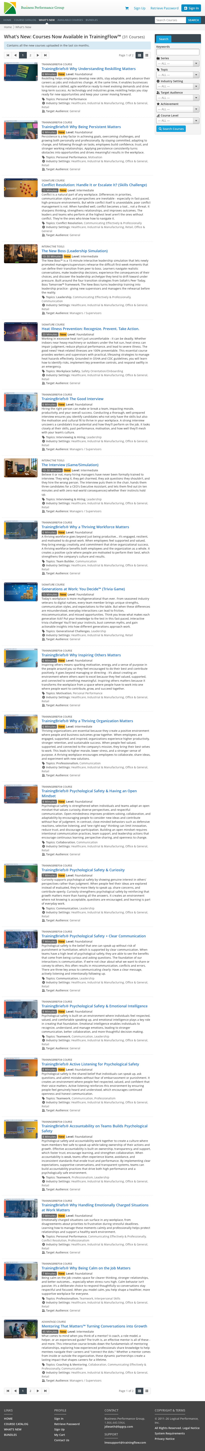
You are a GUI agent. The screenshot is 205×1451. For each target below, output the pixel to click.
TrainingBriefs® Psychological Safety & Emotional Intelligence (95, 1006)
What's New (23, 27)
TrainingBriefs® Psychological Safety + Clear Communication (94, 936)
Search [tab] (163, 39)
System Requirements (170, 1433)
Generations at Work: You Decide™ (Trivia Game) (83, 589)
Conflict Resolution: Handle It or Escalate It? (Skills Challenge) (94, 184)
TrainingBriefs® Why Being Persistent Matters (81, 126)
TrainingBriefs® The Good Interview (73, 398)
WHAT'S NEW (47, 20)
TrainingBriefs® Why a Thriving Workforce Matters (85, 526)
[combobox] (177, 63)
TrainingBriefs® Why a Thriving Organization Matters (87, 720)
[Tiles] (147, 55)
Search (193, 20)
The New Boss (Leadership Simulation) (75, 250)
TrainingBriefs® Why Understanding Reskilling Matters (89, 68)
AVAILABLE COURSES (70, 20)
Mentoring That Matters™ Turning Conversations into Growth (94, 1326)
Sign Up (140, 8)
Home (8, 27)
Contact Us (61, 1440)
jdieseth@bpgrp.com (119, 1426)
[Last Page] (45, 55)
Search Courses (173, 129)
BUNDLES (92, 20)
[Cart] (127, 8)
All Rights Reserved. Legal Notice (177, 1428)
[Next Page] (38, 55)
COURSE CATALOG (25, 20)
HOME (7, 20)
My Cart (59, 1435)
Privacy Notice (165, 1439)
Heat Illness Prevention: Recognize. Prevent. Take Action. (90, 328)
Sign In (193, 8)
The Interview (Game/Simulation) (70, 464)
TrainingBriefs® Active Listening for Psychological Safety (90, 1064)
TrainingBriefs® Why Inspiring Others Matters (81, 655)
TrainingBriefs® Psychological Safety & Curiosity (83, 869)
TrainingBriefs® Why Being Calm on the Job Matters (86, 1268)
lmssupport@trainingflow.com (125, 1442)
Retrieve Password (165, 8)
